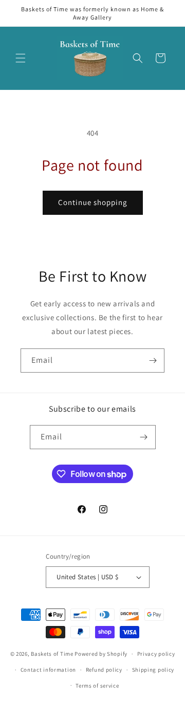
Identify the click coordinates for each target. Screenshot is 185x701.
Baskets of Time (52, 653)
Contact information (48, 669)
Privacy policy (156, 653)
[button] (20, 58)
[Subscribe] (152, 360)
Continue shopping (92, 202)
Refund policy (104, 669)
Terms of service (97, 685)
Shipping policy (153, 669)
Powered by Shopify (101, 653)
